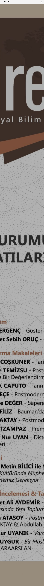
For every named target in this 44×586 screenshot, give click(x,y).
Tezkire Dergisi (8, 1)
